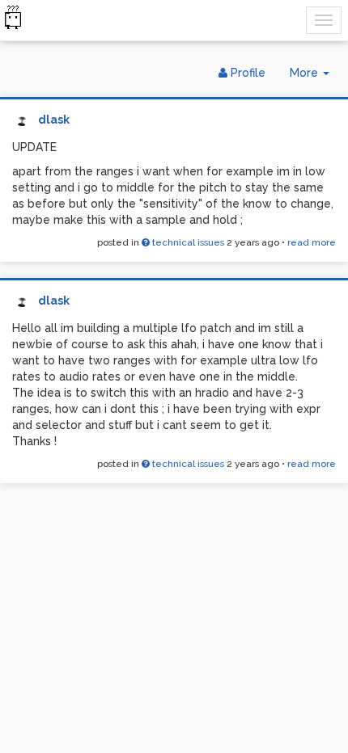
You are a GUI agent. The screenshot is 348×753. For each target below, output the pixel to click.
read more (311, 242)
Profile (246, 72)
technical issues (187, 242)
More (316, 77)
